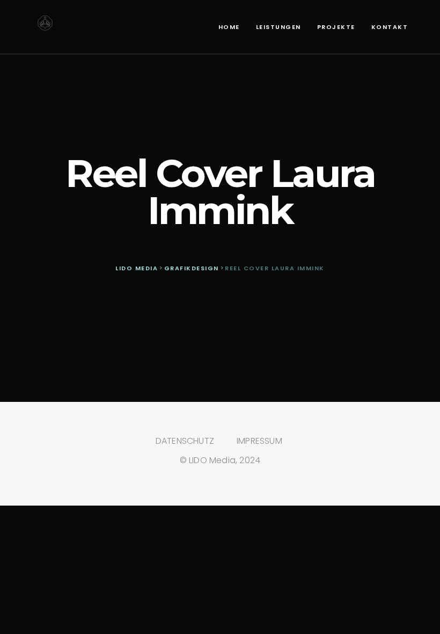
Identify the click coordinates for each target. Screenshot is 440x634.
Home (229, 27)
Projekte (336, 27)
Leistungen (278, 27)
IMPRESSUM (259, 441)
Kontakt (389, 27)
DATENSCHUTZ (185, 441)
